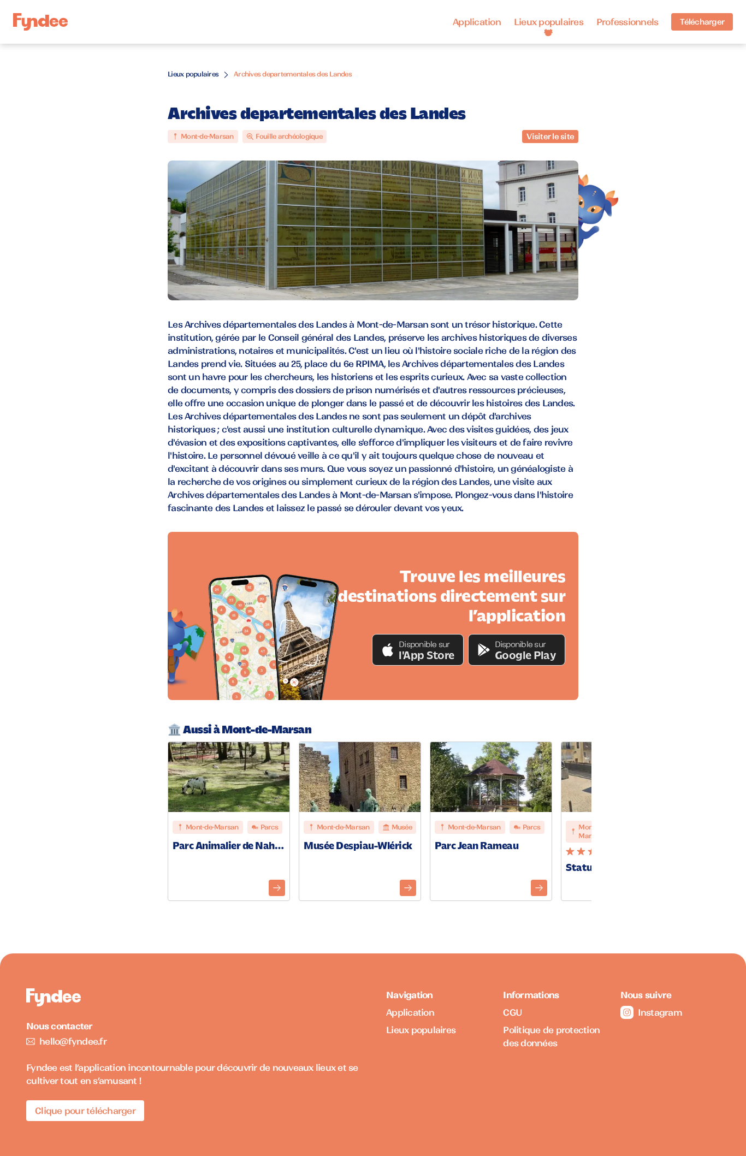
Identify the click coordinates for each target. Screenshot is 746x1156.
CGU (512, 1012)
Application (477, 21)
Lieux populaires (548, 21)
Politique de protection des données (551, 1036)
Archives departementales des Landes (293, 74)
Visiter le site (550, 136)
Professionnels (627, 21)
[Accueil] (40, 22)
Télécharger (702, 22)
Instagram (660, 1012)
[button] (418, 650)
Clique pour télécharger (85, 1110)
